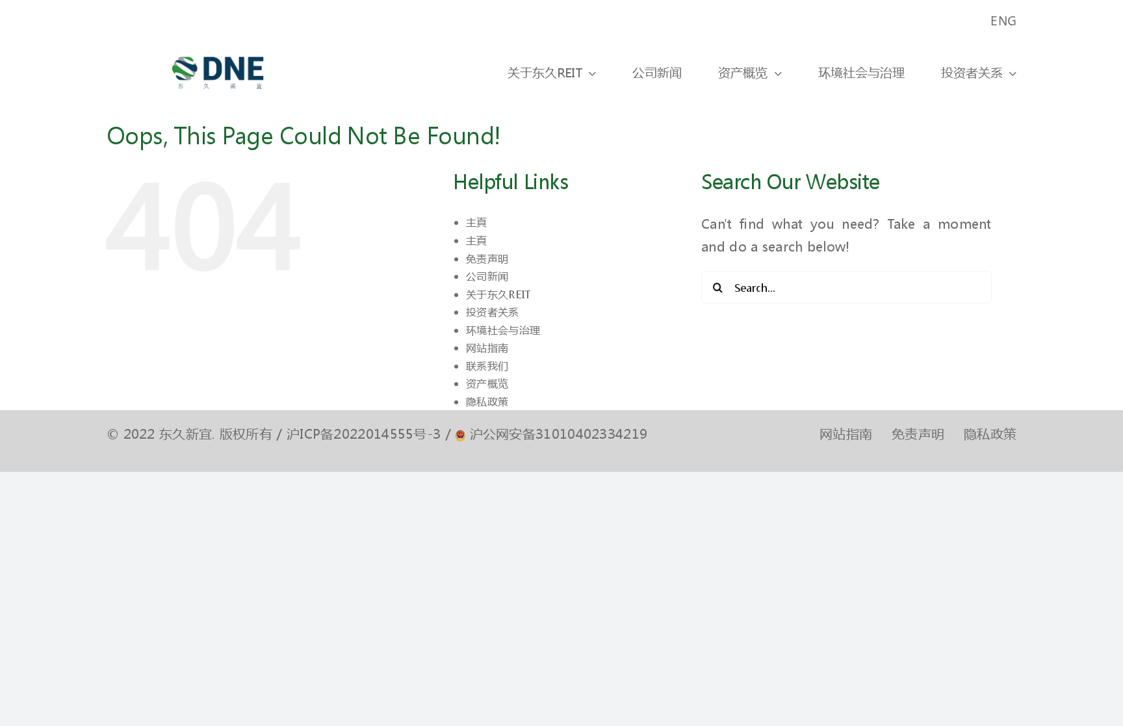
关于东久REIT (498, 294)
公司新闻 (487, 276)
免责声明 (487, 258)
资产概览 (487, 383)
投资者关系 (492, 311)
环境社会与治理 (503, 330)
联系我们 (487, 365)
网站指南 (487, 347)
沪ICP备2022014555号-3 (364, 434)
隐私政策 (487, 401)
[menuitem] (1003, 21)
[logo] (217, 48)
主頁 (476, 222)
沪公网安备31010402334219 (559, 434)
